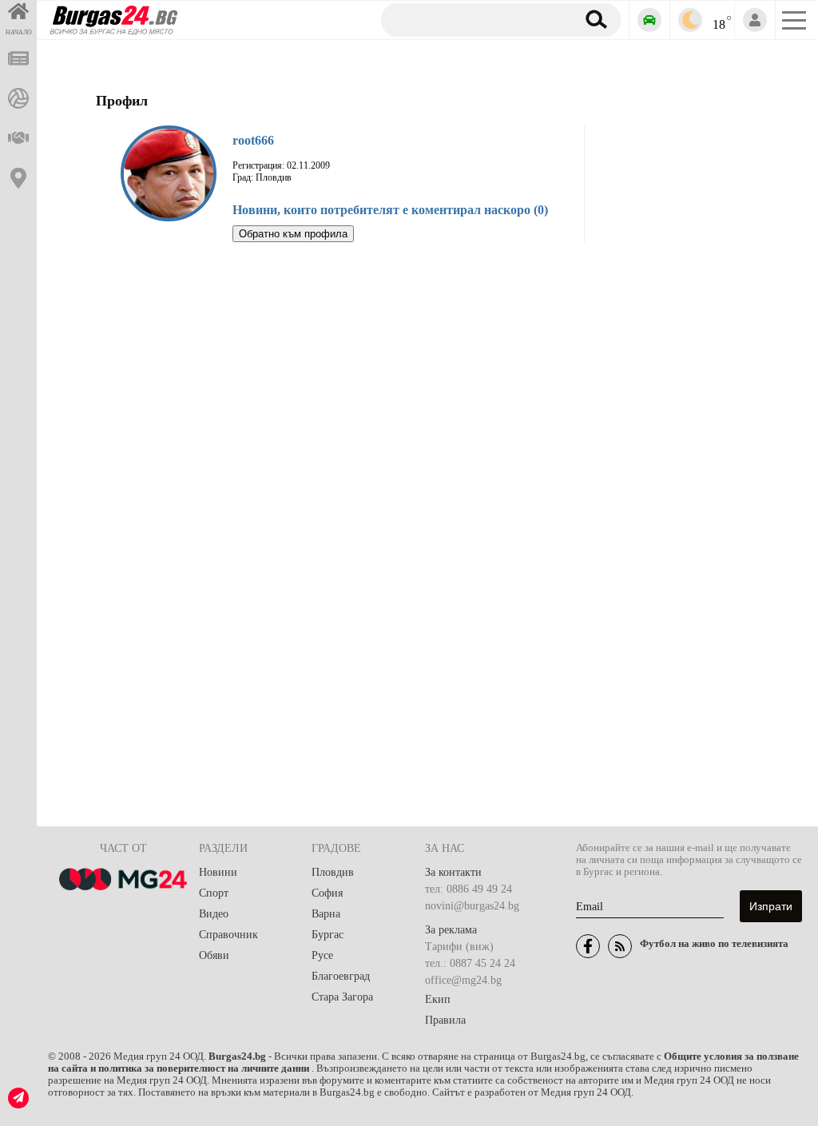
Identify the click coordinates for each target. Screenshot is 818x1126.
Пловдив (333, 872)
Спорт (213, 893)
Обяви (214, 955)
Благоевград (341, 976)
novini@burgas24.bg (472, 906)
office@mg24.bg (463, 980)
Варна (326, 914)
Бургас (327, 935)
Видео (213, 914)
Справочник (228, 935)
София (327, 893)
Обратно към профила (293, 234)
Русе (322, 955)
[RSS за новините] (620, 946)
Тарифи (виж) (459, 947)
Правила (445, 1020)
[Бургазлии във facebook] (588, 946)
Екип (438, 999)
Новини (218, 872)
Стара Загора (342, 997)
